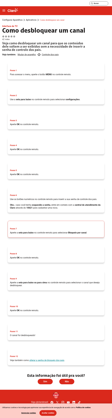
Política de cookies (83, 407)
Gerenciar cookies (28, 413)
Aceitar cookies (48, 413)
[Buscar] (92, 3)
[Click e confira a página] (13, 10)
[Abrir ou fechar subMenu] (4, 10)
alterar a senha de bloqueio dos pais (46, 360)
